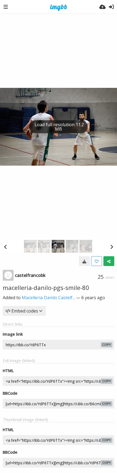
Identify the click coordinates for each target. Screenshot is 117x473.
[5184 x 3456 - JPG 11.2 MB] (84, 261)
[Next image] (111, 246)
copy (106, 344)
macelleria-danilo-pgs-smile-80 (46, 287)
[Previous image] (5, 246)
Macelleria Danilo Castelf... (48, 298)
